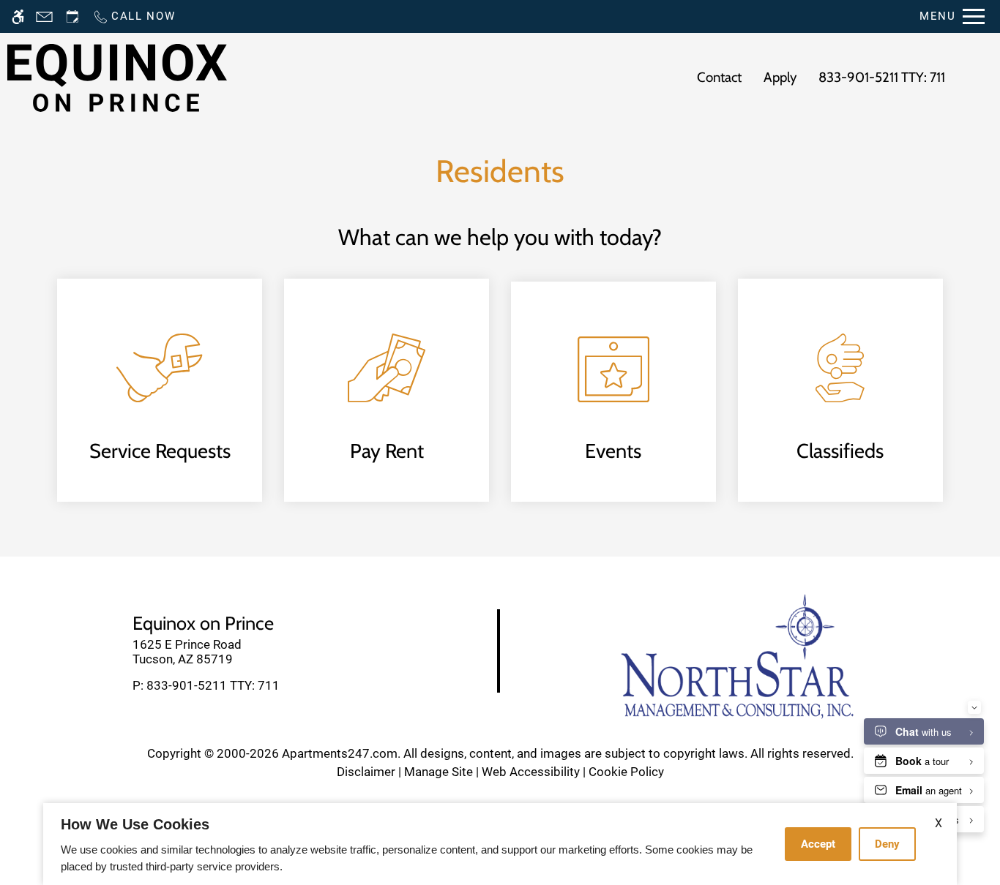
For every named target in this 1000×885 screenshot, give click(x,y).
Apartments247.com (340, 753)
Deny (887, 844)
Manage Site (438, 771)
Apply (780, 77)
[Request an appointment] (72, 16)
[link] (250, 652)
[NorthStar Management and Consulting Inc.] (737, 655)
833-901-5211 (881, 77)
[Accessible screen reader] (18, 16)
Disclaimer (366, 771)
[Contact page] (44, 16)
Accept (818, 844)
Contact (719, 77)
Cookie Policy (626, 771)
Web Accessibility (531, 771)
